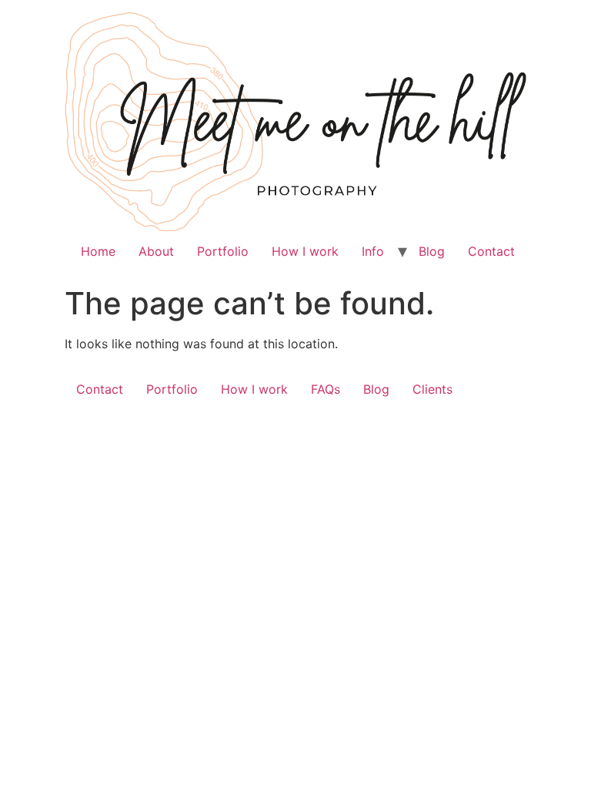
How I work (305, 251)
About (156, 251)
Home (98, 251)
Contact (491, 251)
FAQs (325, 389)
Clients (432, 389)
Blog (432, 251)
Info (373, 251)
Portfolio (223, 251)
